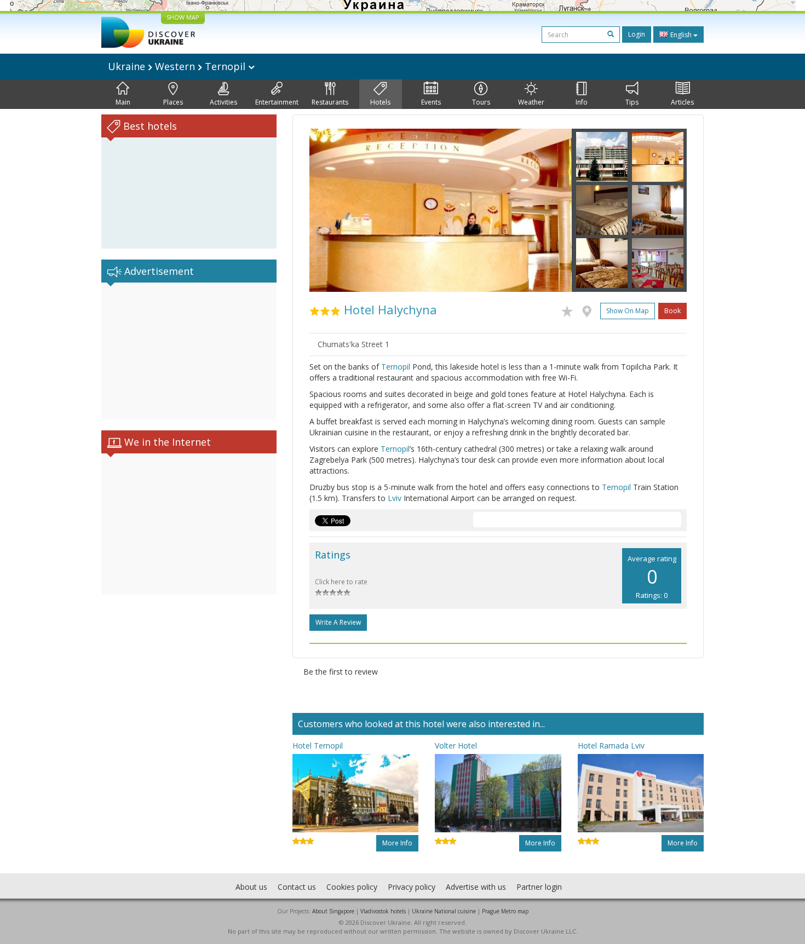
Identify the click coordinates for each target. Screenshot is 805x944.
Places (173, 102)
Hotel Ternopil (317, 745)
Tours (481, 102)
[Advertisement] (189, 351)
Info (582, 102)
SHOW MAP (182, 17)
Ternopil (395, 366)
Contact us (297, 887)
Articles (682, 102)
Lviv (394, 498)
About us (251, 887)
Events (431, 102)
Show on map (627, 310)
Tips (632, 102)
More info (397, 843)
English (681, 34)
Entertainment (276, 102)
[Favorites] (570, 309)
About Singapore (333, 911)
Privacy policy (411, 887)
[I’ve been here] (589, 309)
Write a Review (338, 622)
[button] (329, 210)
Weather (531, 102)
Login (636, 34)
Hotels (380, 102)
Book (672, 310)
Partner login (539, 887)
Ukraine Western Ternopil (178, 66)
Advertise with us (476, 887)
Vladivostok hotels (383, 911)
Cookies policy (351, 887)
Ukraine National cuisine (444, 911)
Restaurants (330, 102)
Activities (223, 102)
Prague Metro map (505, 911)
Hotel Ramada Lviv (611, 745)
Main (123, 102)
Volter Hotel (456, 745)
